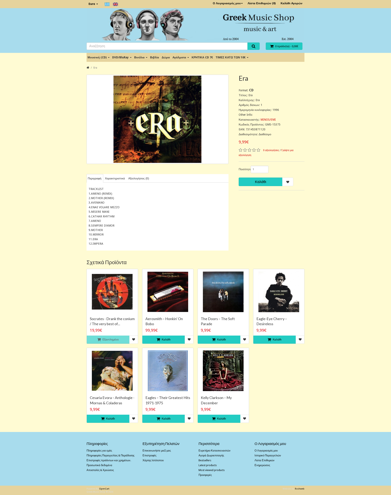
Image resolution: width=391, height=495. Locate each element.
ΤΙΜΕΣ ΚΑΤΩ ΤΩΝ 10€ (231, 57)
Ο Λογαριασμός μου (227, 3)
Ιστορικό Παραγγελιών (268, 455)
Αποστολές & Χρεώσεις (100, 470)
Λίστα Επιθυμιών (265, 460)
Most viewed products (212, 470)
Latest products (208, 465)
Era (95, 67)
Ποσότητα (243, 169)
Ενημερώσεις (262, 465)
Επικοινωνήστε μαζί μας (157, 450)
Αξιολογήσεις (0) (138, 178)
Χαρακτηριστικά (115, 178)
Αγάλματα (179, 57)
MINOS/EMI (268, 119)
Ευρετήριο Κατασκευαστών (215, 450)
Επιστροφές (149, 455)
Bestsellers (205, 460)
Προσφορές (205, 474)
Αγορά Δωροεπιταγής (211, 455)
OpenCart (104, 488)
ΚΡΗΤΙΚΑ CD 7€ (202, 57)
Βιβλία (154, 57)
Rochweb (299, 488)
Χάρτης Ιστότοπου (153, 460)
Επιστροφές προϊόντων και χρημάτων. (109, 460)
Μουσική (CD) (98, 57)
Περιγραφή (94, 178)
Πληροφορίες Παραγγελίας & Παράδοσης (110, 455)
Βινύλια (139, 57)
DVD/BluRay (121, 57)
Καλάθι (260, 182)
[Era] (157, 119)
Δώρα (166, 57)
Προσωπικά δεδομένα (99, 465)
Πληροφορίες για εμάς (99, 450)
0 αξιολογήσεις (271, 150)
